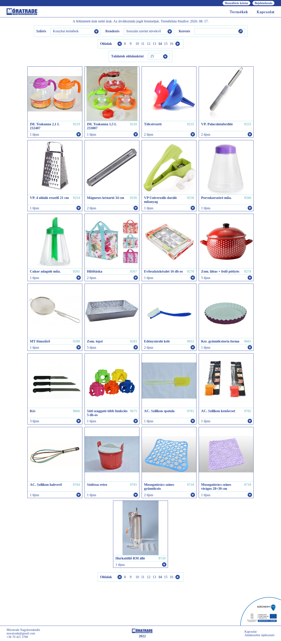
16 (171, 44)
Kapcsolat (265, 11)
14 (160, 44)
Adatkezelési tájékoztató (259, 635)
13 (154, 44)
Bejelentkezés (263, 3)
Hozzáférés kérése (236, 3)
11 (142, 44)
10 (137, 44)
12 (148, 44)
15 (166, 44)
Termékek (239, 11)
